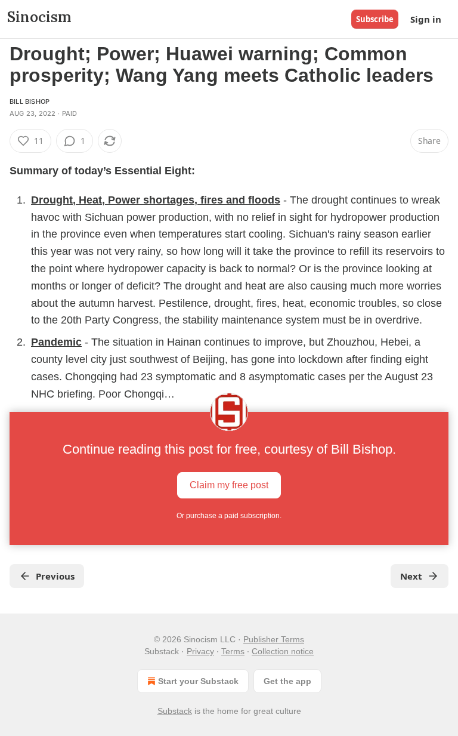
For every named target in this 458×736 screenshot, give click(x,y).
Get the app (287, 681)
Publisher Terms (273, 639)
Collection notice (283, 651)
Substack (174, 711)
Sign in (425, 19)
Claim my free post (229, 485)
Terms (233, 651)
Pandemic (56, 342)
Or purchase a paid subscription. (229, 516)
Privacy (200, 651)
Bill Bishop (29, 101)
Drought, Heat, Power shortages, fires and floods (155, 200)
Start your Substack (198, 681)
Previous (55, 576)
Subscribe (375, 19)
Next (411, 576)
